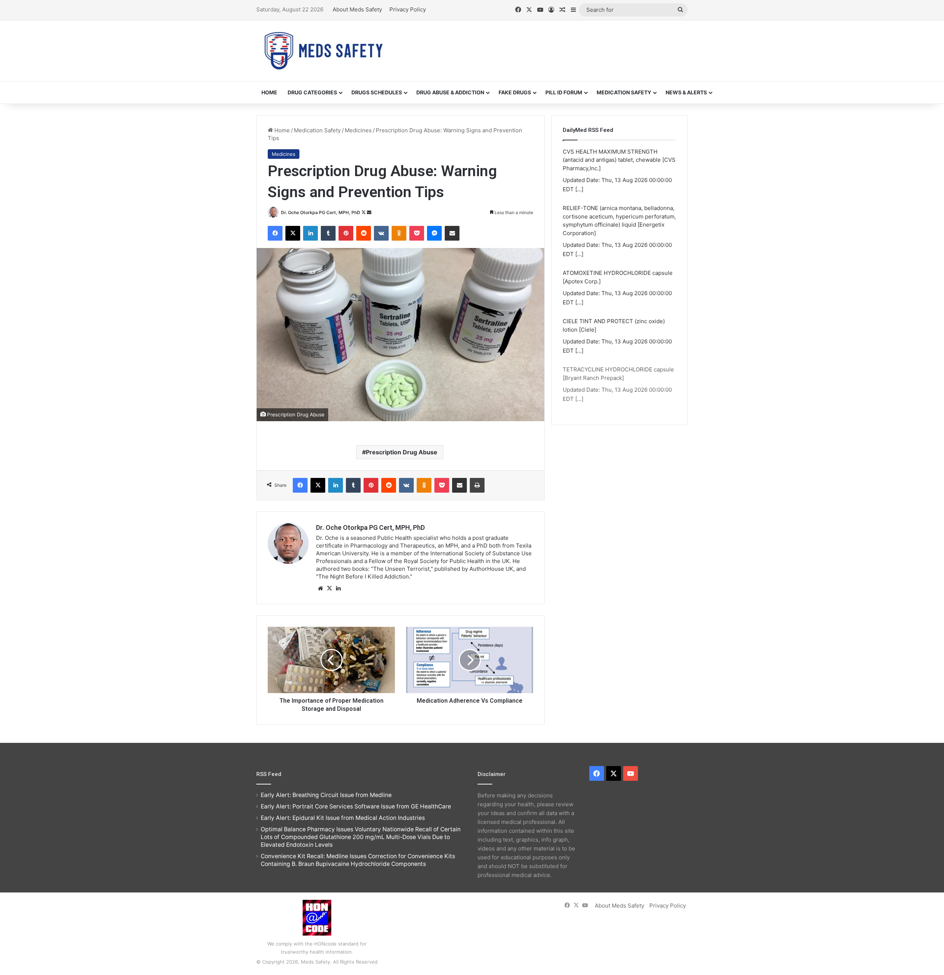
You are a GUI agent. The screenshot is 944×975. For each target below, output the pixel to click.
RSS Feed (268, 774)
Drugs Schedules (376, 92)
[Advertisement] (546, 44)
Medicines (358, 130)
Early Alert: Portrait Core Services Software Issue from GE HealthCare (356, 806)
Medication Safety (624, 92)
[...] (579, 189)
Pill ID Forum (563, 92)
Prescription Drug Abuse (401, 452)
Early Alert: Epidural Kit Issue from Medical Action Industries (343, 817)
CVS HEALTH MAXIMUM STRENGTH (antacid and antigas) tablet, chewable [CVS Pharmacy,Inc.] (619, 160)
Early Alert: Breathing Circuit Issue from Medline (326, 794)
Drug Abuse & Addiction (450, 92)
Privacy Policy (407, 9)
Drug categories (312, 92)
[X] (329, 588)
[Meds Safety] (323, 50)
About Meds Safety (357, 9)
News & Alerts (686, 92)
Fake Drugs (515, 92)
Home (269, 92)
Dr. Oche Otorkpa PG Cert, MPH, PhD (320, 212)
